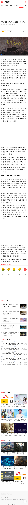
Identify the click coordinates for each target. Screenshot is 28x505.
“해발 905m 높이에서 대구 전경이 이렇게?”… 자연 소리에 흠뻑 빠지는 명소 (11, 306)
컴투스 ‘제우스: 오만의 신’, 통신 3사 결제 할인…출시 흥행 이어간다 (20, 462)
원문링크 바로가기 (6, 264)
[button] (25, 501)
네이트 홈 (10, 499)
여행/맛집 (5, 335)
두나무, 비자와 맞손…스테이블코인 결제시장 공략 (20, 447)
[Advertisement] (14, 12)
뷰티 (2, 5)
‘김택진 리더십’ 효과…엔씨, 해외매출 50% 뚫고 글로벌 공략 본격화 (20, 414)
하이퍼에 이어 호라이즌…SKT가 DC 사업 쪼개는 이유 (7, 462)
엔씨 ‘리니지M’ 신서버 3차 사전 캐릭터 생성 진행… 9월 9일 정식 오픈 (7, 447)
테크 (21, 5)
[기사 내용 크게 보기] (26, 32)
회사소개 (2, 493)
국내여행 (5, 307)
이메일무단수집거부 (22, 493)
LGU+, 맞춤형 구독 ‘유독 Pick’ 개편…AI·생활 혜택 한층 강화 (20, 399)
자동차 (4, 314)
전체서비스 (17, 499)
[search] (25, 2)
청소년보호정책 (15, 493)
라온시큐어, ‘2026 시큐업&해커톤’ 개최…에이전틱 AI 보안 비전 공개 (20, 428)
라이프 (16, 5)
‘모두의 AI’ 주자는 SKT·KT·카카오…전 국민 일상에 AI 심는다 (7, 399)
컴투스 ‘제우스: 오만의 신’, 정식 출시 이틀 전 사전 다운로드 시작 (7, 428)
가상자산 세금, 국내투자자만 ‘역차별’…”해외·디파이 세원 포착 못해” (7, 476)
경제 (11, 5)
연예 (6, 5)
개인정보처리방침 (8, 493)
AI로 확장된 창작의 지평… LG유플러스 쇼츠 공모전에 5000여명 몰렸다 (7, 414)
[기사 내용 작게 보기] (23, 32)
